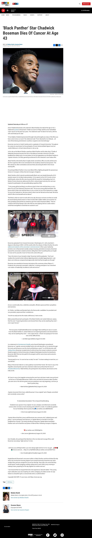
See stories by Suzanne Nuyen (20, 510)
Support (39, 15)
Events (32, 15)
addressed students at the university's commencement (24, 247)
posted (16, 129)
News (7, 15)
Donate (87, 4)
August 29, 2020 (40, 339)
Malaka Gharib (10, 44)
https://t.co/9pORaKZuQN (31, 450)
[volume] (7, 10)
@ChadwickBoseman (25, 329)
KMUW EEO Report (55, 524)
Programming (16, 15)
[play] (3, 10)
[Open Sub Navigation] (10, 15)
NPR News (10, 482)
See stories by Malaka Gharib (19, 497)
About (47, 15)
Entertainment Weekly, (24, 344)
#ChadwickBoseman (14, 368)
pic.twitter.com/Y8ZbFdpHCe (34, 430)
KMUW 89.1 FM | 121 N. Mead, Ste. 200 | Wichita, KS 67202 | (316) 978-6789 (41, 525)
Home (3, 15)
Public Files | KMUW (36, 528)
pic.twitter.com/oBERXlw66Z (44, 408)
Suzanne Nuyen (18, 44)
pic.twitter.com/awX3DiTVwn (47, 450)
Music (25, 15)
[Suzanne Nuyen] (6, 508)
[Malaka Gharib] (6, 496)
